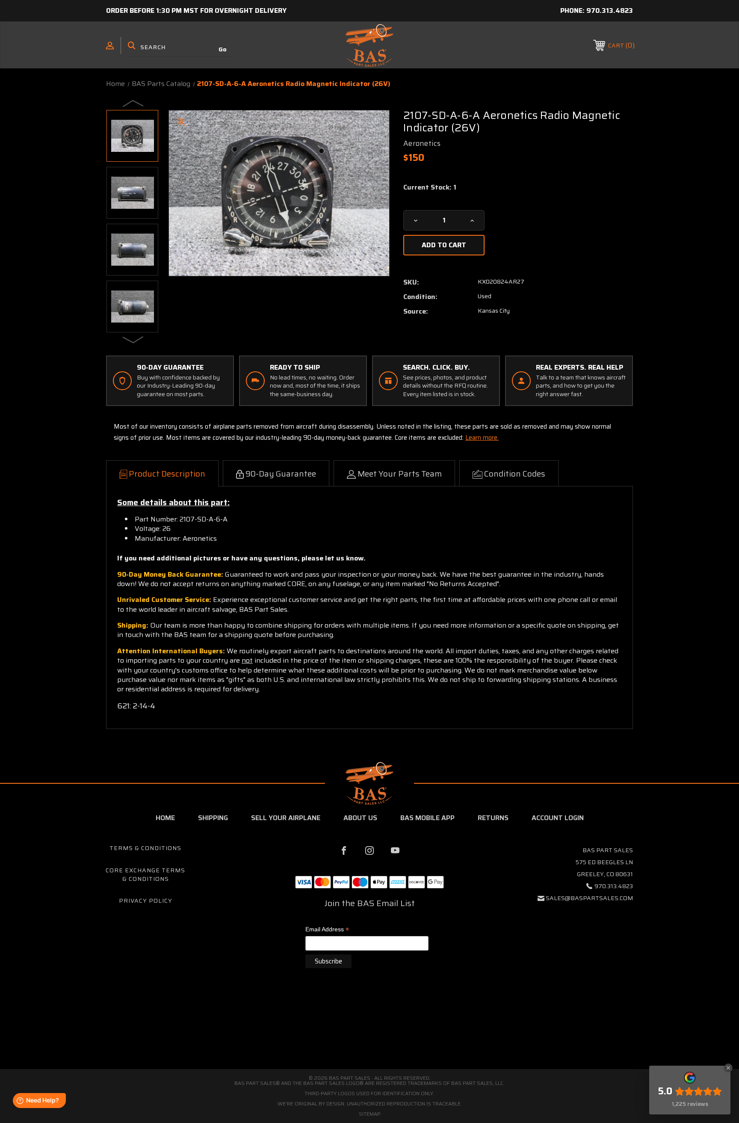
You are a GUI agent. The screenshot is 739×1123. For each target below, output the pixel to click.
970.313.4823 (609, 10)
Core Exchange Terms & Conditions (145, 874)
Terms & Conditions (145, 848)
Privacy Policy (145, 900)
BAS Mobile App (427, 817)
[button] (369, 1033)
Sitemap (370, 1114)
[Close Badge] (728, 1068)
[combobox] (180, 47)
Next (133, 339)
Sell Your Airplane (285, 817)
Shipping (213, 817)
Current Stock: (429, 187)
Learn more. (482, 438)
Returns (493, 817)
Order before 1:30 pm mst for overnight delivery (196, 10)
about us (360, 817)
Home (165, 817)
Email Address (327, 929)
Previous (133, 103)
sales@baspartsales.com (589, 898)
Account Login (558, 817)
